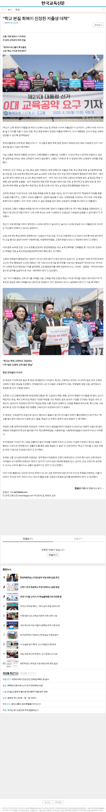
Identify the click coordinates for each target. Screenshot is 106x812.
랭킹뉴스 (7, 569)
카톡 (15, 28)
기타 (20, 28)
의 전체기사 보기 (88, 488)
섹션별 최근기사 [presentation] (10, 673)
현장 (17, 9)
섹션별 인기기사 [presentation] (28, 673)
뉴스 (10, 9)
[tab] (10, 673)
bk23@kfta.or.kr (21, 492)
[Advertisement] (53, 517)
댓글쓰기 (78, 538)
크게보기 (98, 25)
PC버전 (58, 802)
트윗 (10, 28)
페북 (5, 28)
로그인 (47, 802)
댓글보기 (28, 538)
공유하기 (103, 9)
